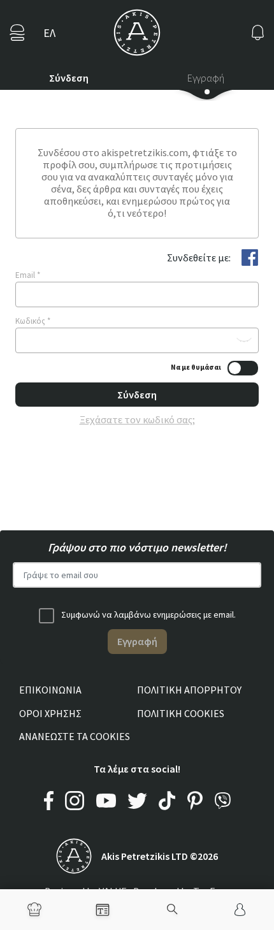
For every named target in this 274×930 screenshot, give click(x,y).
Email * (27, 275)
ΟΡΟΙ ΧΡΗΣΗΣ (50, 713)
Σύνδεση (69, 77)
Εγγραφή (205, 77)
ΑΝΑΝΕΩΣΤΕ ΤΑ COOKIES (74, 736)
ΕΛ (49, 32)
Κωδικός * (32, 321)
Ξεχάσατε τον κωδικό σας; (137, 419)
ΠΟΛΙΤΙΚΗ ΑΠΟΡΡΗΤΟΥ (189, 689)
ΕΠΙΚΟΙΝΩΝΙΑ (50, 689)
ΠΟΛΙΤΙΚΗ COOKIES (180, 713)
